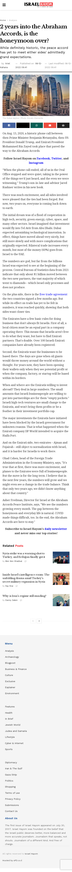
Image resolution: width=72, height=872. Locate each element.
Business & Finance (16, 669)
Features (10, 706)
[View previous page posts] (32, 621)
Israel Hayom (31, 854)
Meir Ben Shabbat (13, 561)
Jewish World (12, 724)
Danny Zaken (11, 600)
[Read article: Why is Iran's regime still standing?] (61, 600)
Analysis (13, 20)
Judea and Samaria (16, 731)
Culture (9, 675)
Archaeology (12, 657)
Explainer (10, 687)
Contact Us (11, 811)
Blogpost (10, 663)
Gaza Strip (11, 774)
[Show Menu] (4, 5)
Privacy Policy (12, 799)
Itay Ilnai (9, 586)
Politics (9, 780)
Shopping (10, 786)
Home (3, 20)
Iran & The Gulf (13, 768)
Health (8, 712)
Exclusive (10, 681)
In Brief (9, 718)
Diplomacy (11, 762)
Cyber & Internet (14, 743)
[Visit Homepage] (38, 5)
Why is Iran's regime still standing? (24, 595)
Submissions (12, 805)
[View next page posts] (39, 621)
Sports (9, 749)
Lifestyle (10, 737)
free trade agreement (53, 294)
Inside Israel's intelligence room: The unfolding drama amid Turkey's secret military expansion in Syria (26, 578)
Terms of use (12, 793)
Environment (12, 693)
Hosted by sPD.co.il (12, 860)
